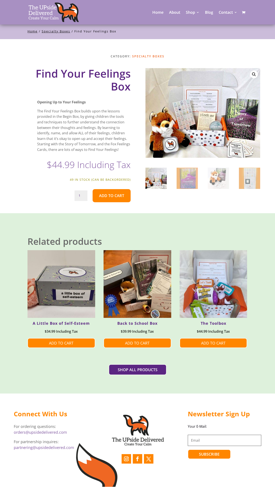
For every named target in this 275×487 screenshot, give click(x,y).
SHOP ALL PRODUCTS (137, 369)
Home (33, 31)
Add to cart (111, 195)
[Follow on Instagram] (126, 459)
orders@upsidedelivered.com (40, 432)
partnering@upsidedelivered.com (44, 447)
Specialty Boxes (56, 31)
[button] (254, 74)
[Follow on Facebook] (137, 459)
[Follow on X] (148, 459)
